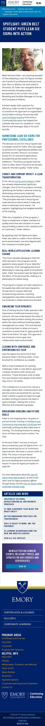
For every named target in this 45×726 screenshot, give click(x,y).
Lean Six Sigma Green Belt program (20, 476)
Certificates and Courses (13, 638)
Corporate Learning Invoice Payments (20, 683)
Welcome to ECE (8, 9)
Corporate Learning (17, 624)
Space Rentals (8, 672)
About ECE (7, 656)
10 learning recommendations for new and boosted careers (20, 532)
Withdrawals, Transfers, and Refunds (19, 664)
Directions (7, 675)
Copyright (22, 720)
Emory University (28, 714)
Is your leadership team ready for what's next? (21, 510)
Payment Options (10, 679)
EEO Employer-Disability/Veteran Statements (21, 717)
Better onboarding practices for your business (20, 517)
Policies (5, 660)
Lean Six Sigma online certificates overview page (22, 485)
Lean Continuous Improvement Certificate (21, 423)
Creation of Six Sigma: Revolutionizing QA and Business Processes (20, 501)
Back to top (22, 723)
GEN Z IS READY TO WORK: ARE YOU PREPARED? (19, 524)
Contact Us (7, 687)
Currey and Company (24, 181)
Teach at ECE (8, 668)
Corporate (7, 646)
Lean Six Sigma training (13, 117)
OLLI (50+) (10, 618)
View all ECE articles (14, 538)
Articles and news (25, 9)
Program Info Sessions (13, 649)
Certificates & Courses (19, 612)
